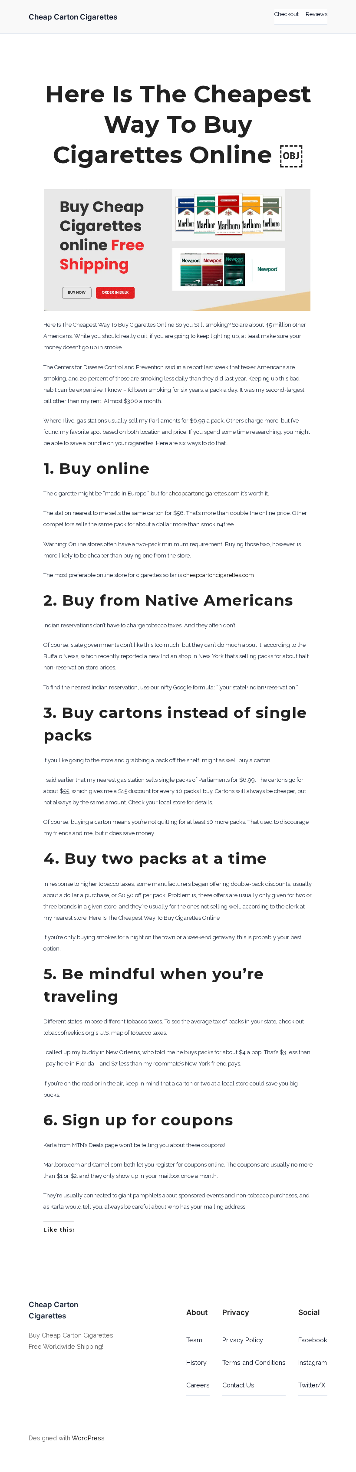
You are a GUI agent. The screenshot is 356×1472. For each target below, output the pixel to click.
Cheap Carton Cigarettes (73, 17)
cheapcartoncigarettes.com (204, 493)
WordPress (88, 1438)
